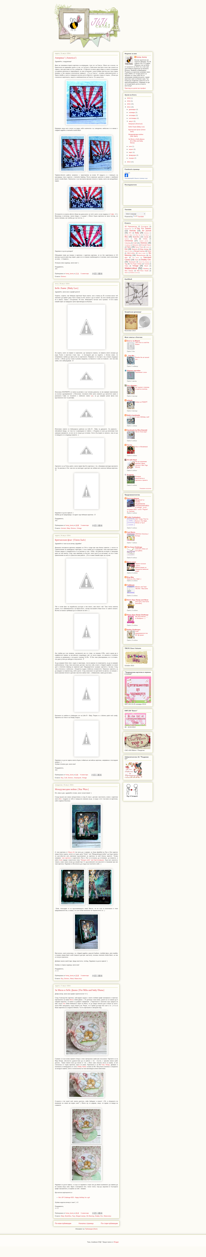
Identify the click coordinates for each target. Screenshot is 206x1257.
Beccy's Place (129, 235)
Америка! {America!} (66, 57)
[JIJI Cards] (126, 176)
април (131, 149)
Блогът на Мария (133, 341)
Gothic (147, 247)
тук (92, 396)
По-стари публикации (109, 1223)
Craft (65, 778)
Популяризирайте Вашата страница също (136, 178)
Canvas (127, 239)
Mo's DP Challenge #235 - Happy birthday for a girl (74, 1197)
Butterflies (68, 1216)
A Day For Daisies (143, 228)
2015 (129, 104)
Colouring (127, 243)
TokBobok (130, 585)
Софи (112, 214)
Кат (60, 799)
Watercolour (78, 978)
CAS (135, 239)
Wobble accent (134, 272)
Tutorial (146, 264)
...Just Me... (131, 355)
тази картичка (66, 858)
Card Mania (131, 532)
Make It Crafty (128, 251)
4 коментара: (84, 775)
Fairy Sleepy (106, 1065)
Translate (140, 216)
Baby (68, 528)
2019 (129, 98)
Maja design (144, 249)
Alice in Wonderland (141, 447)
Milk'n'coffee (131, 253)
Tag (126, 264)
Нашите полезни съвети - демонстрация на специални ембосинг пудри (141, 567)
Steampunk (77, 778)
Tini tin (129, 445)
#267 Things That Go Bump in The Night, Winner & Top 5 (141, 521)
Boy (62, 778)
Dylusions (136, 245)
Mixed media (141, 253)
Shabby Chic (99, 1216)
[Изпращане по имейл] (93, 274)
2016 (129, 101)
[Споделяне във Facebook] (99, 274)
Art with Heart (132, 460)
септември (133, 118)
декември (132, 109)
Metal (72, 978)
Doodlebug (127, 245)
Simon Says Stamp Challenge (137, 615)
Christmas (129, 241)
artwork (129, 400)
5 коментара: (85, 273)
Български (144, 226)
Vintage (79, 528)
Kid (126, 249)
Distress (63, 276)
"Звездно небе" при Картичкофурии (92, 860)
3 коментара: (85, 525)
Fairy (73, 1216)
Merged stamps (81, 1216)
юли (130, 146)
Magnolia (134, 249)
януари (131, 158)
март (131, 152)
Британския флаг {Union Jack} (70, 539)
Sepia (136, 260)
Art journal (146, 231)
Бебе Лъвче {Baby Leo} (67, 288)
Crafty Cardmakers (133, 517)
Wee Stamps (129, 271)
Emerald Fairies (146, 245)
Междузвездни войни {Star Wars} (72, 789)
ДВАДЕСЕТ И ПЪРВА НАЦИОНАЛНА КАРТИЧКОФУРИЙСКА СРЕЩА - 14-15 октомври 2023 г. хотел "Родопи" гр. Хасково (138, 505)
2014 (129, 107)
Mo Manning (90, 1216)
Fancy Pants (139, 247)
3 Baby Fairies (81, 1066)
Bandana (146, 233)
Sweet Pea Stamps (144, 262)
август (131, 121)
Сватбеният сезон (141, 372)
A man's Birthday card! (142, 417)
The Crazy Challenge (134, 547)
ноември (132, 112)
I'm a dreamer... (132, 385)
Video (126, 266)
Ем (64, 1003)
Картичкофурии (133, 498)
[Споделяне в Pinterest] (101, 274)
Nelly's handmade (133, 415)
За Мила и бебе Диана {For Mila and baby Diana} (80, 990)
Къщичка (130, 475)
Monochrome (141, 255)
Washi (146, 266)
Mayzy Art (71, 852)
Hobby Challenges (133, 629)
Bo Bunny (146, 235)
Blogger (116, 1242)
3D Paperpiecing (131, 226)
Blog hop (138, 235)
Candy (146, 237)
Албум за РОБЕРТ (141, 402)
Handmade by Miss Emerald (137, 430)
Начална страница (86, 1223)
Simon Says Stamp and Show (137, 600)
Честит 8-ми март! (141, 432)
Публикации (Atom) (91, 1229)
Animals (63, 528)
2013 (129, 162)
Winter (126, 272)
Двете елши (131, 562)
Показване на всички (145, 488)
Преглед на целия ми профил (135, 88)
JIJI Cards (127, 172)
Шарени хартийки (133, 370)
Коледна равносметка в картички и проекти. (141, 478)
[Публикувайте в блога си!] (95, 274)
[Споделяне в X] (97, 274)
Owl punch (135, 257)
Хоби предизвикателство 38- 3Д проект (141, 633)
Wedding (146, 268)
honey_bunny (142, 57)
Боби (60, 860)
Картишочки (128, 228)
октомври (132, 115)
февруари (132, 155)
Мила (71, 1000)
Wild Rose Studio (143, 271)
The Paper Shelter (136, 264)
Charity (145, 239)
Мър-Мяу (130, 577)
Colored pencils (143, 241)
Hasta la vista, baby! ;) (134, 579)
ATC (130, 233)
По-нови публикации (63, 1223)
